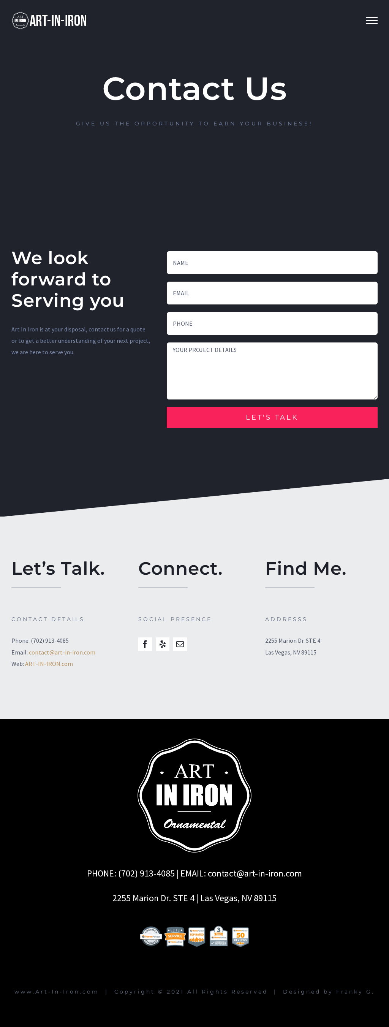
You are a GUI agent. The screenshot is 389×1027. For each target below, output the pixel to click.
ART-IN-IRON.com (49, 663)
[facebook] (145, 644)
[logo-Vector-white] (194, 741)
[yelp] (162, 644)
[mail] (180, 644)
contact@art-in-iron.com (62, 652)
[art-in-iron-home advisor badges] (194, 917)
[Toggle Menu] (372, 20)
